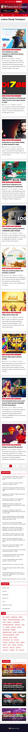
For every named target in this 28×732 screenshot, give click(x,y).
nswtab (14, 632)
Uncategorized (6, 608)
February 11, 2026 (7, 233)
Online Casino (21, 632)
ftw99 (4, 622)
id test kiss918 (16, 622)
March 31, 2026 (7, 104)
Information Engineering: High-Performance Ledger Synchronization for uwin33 (13, 701)
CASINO (3, 49)
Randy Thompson (16, 58)
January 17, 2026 (7, 361)
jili (3, 627)
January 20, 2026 (7, 317)
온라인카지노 (5, 650)
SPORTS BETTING (18, 49)
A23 (3, 617)
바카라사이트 (5, 647)
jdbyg (22, 624)
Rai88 (10, 637)
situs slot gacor (6, 639)
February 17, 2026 (7, 189)
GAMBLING (8, 49)
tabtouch (22, 642)
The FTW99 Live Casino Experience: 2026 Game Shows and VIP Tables (12, 54)
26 (20, 466)
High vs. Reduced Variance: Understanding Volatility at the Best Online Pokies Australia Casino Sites (13, 518)
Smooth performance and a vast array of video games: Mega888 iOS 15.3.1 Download (13, 403)
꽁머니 (9, 644)
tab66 (17, 642)
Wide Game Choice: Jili (10, 315)
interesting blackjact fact (8, 624)
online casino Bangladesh (8, 634)
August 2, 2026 (8, 689)
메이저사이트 (20, 644)
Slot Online (5, 642)
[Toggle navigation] (13, 15)
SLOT (12, 49)
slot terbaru (11, 642)
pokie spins (5, 637)
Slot (12, 639)
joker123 (7, 627)
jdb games (17, 624)
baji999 (20, 617)
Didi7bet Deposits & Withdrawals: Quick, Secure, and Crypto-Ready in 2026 (14, 100)
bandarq (4, 619)
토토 (17, 650)
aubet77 (8, 617)
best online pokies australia (14, 619)
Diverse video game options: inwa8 (11, 567)
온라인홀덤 (12, 650)
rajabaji (15, 637)
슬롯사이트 (12, 647)
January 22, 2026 (7, 275)
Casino (22, 619)
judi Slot (19, 627)
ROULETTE (5, 598)
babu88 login (14, 617)
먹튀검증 (14, 644)
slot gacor (16, 639)
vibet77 (4, 644)
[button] (23, 15)
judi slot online (6, 629)
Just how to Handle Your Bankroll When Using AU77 (13, 686)
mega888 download (7, 632)
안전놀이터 (18, 647)
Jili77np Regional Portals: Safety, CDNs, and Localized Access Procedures (13, 672)
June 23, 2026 (7, 704)
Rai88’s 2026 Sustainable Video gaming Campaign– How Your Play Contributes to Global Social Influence (13, 529)
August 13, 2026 (8, 674)
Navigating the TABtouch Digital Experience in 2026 (13, 715)
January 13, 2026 (7, 407)
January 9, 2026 (7, 449)
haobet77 (9, 622)
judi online (13, 627)
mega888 (13, 629)
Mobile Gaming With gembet (12, 447)
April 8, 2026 (6, 58)
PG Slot (17, 634)
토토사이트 (21, 650)
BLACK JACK (5, 588)
